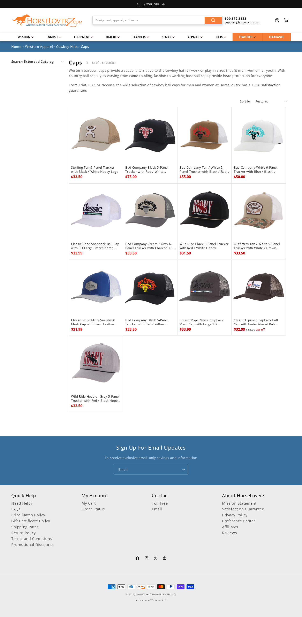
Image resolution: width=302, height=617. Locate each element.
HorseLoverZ (143, 594)
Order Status (93, 508)
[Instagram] (146, 559)
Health (111, 37)
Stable (166, 37)
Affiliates (230, 526)
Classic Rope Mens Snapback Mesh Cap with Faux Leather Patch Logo (93, 322)
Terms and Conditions (31, 538)
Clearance (276, 37)
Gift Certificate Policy (30, 520)
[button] (38, 61)
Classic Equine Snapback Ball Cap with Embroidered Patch (256, 322)
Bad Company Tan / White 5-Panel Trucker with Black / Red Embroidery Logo (203, 170)
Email (157, 508)
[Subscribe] (183, 469)
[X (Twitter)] (155, 559)
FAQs (16, 508)
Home (16, 46)
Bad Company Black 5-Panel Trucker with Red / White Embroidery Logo (147, 170)
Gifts (219, 37)
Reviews (229, 532)
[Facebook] (137, 559)
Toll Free (160, 503)
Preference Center (238, 520)
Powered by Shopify (164, 594)
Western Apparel (39, 46)
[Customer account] (277, 20)
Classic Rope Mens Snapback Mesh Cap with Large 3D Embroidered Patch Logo (201, 322)
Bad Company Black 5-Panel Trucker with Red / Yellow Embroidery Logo (147, 322)
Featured (245, 37)
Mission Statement (239, 503)
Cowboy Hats (67, 46)
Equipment (81, 37)
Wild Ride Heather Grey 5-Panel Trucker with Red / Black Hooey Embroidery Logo (95, 399)
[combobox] (157, 20)
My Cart (89, 503)
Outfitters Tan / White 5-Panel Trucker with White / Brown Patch (257, 246)
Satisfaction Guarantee (243, 508)
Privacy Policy (234, 514)
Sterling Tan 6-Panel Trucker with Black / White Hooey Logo (95, 170)
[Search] (213, 20)
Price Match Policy (28, 514)
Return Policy (23, 532)
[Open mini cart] (286, 20)
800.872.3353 (235, 18)
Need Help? (21, 503)
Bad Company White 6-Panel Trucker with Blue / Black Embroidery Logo (256, 170)
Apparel (193, 37)
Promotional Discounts (32, 544)
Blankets (139, 37)
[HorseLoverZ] (47, 20)
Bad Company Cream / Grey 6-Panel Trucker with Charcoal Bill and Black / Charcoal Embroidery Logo (149, 246)
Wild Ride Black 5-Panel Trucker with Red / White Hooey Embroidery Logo (204, 246)
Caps (85, 46)
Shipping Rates (25, 526)
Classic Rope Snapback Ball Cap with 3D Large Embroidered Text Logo (95, 246)
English (52, 37)
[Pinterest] (164, 559)
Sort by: (245, 101)
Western (24, 37)
